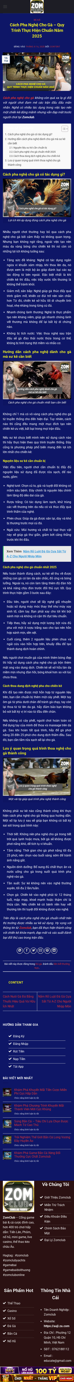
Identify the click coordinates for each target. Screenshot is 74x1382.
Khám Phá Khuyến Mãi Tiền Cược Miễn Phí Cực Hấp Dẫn (40, 1091)
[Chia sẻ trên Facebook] (27, 951)
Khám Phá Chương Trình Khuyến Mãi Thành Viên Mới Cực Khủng (39, 1107)
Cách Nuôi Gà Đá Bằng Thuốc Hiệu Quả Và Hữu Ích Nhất (19, 1001)
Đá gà (37, 20)
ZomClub (9, 1217)
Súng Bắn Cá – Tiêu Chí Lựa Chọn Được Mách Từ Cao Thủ (41, 1123)
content (55, 46)
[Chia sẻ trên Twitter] (33, 951)
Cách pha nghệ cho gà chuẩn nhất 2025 (34, 151)
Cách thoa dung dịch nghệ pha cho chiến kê (36, 156)
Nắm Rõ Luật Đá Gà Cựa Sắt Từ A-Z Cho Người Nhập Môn (54, 1001)
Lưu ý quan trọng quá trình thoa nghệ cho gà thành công (34, 162)
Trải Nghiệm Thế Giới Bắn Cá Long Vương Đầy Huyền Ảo (42, 1139)
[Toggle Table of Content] (63, 129)
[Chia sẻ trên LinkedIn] (54, 951)
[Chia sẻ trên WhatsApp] (20, 951)
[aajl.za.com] (37, 6)
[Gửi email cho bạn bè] (40, 951)
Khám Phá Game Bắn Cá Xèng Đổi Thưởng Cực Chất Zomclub (37, 1154)
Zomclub (25, 928)
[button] (5, 6)
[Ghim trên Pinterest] (47, 951)
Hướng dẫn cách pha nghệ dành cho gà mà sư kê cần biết (36, 141)
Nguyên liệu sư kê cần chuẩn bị (30, 147)
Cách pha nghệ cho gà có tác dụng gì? (30, 134)
